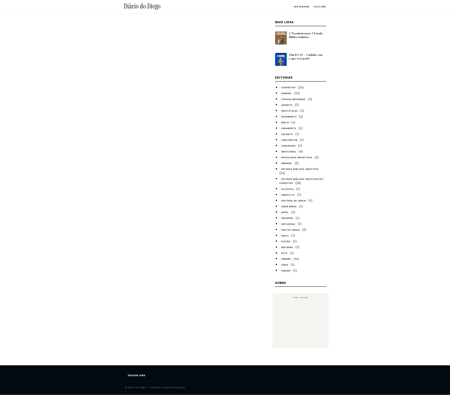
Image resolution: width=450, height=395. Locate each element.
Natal (285, 212)
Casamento (288, 128)
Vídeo (284, 265)
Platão (286, 241)
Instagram (301, 6)
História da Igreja (293, 201)
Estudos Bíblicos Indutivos (300, 169)
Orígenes (287, 218)
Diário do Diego (142, 6)
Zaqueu (286, 270)
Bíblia (285, 122)
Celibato (287, 134)
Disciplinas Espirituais (296, 157)
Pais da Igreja (290, 230)
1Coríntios (288, 87)
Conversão (288, 146)
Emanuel (286, 163)
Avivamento (289, 117)
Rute (284, 253)
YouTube (320, 6)
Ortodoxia (288, 224)
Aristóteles (289, 111)
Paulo (285, 236)
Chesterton (289, 140)
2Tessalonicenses (293, 99)
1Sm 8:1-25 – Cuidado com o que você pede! (305, 56)
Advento (286, 105)
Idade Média (289, 206)
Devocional (288, 151)
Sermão (286, 259)
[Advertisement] (300, 323)
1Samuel (286, 93)
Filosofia (287, 189)
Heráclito (288, 195)
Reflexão (287, 247)
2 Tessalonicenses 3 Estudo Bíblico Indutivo (306, 35)
